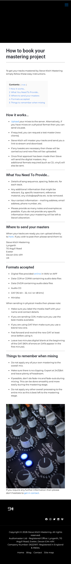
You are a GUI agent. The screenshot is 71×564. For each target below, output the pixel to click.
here (11, 236)
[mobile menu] (66, 5)
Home (20, 552)
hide (24, 85)
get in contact (31, 493)
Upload (15, 121)
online (37, 273)
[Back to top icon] (64, 557)
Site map (49, 552)
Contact (38, 552)
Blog (28, 552)
